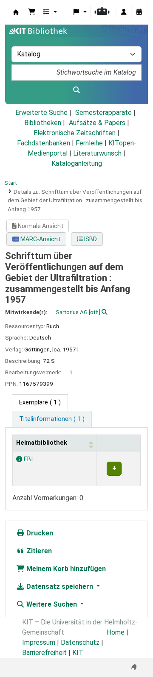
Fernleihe (89, 143)
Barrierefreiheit (44, 653)
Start (10, 182)
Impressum (38, 642)
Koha (16, 12)
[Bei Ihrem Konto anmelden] (123, 12)
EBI (27, 459)
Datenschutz (80, 642)
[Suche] (76, 90)
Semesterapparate (103, 113)
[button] (32, 12)
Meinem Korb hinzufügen (65, 569)
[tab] (52, 419)
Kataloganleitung (76, 163)
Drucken (39, 533)
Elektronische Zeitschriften (75, 133)
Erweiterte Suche (41, 113)
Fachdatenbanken (43, 143)
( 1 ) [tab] (40, 402)
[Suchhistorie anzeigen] (139, 12)
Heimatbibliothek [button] (41, 442)
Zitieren (38, 551)
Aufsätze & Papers (97, 123)
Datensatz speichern (60, 586)
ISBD (90, 239)
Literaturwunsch (97, 153)
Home (116, 632)
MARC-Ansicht (39, 239)
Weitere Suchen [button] (52, 604)
